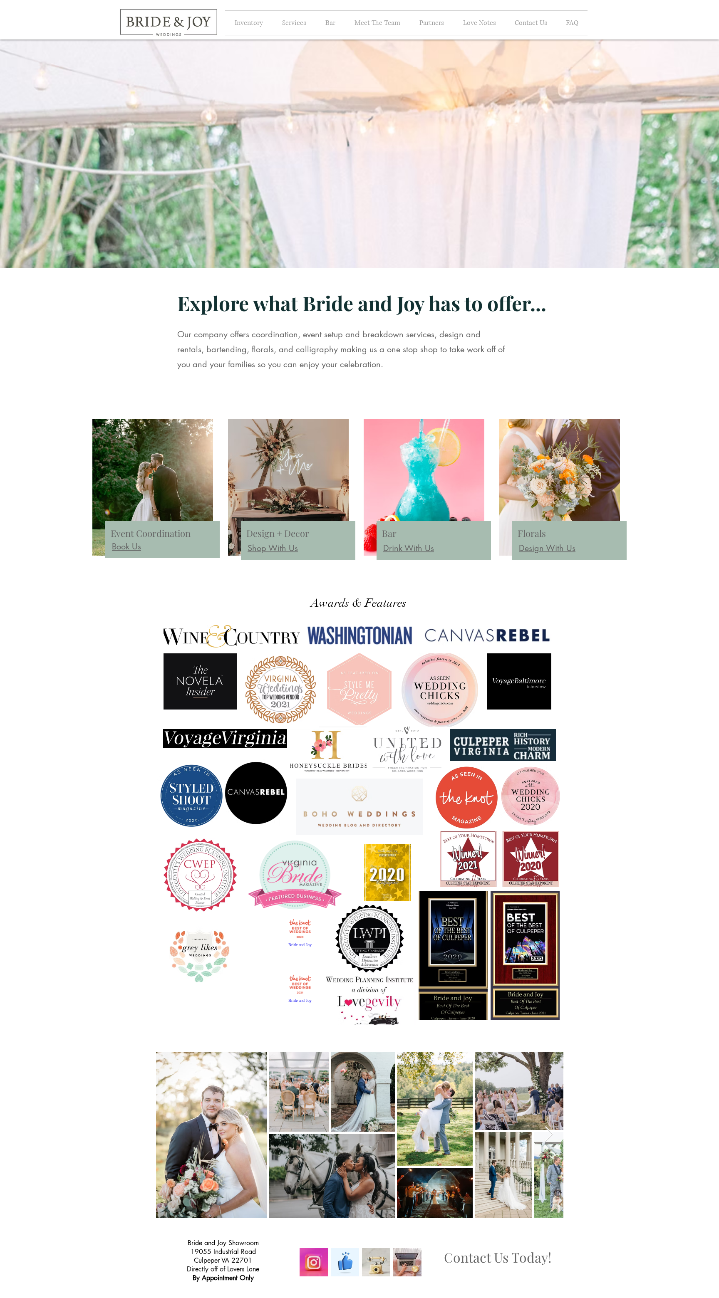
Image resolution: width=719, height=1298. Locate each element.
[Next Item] (549, 1134)
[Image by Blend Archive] (376, 1262)
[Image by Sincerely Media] (407, 1262)
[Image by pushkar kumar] (345, 1262)
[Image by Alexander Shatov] (314, 1262)
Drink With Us (408, 548)
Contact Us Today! (497, 1257)
